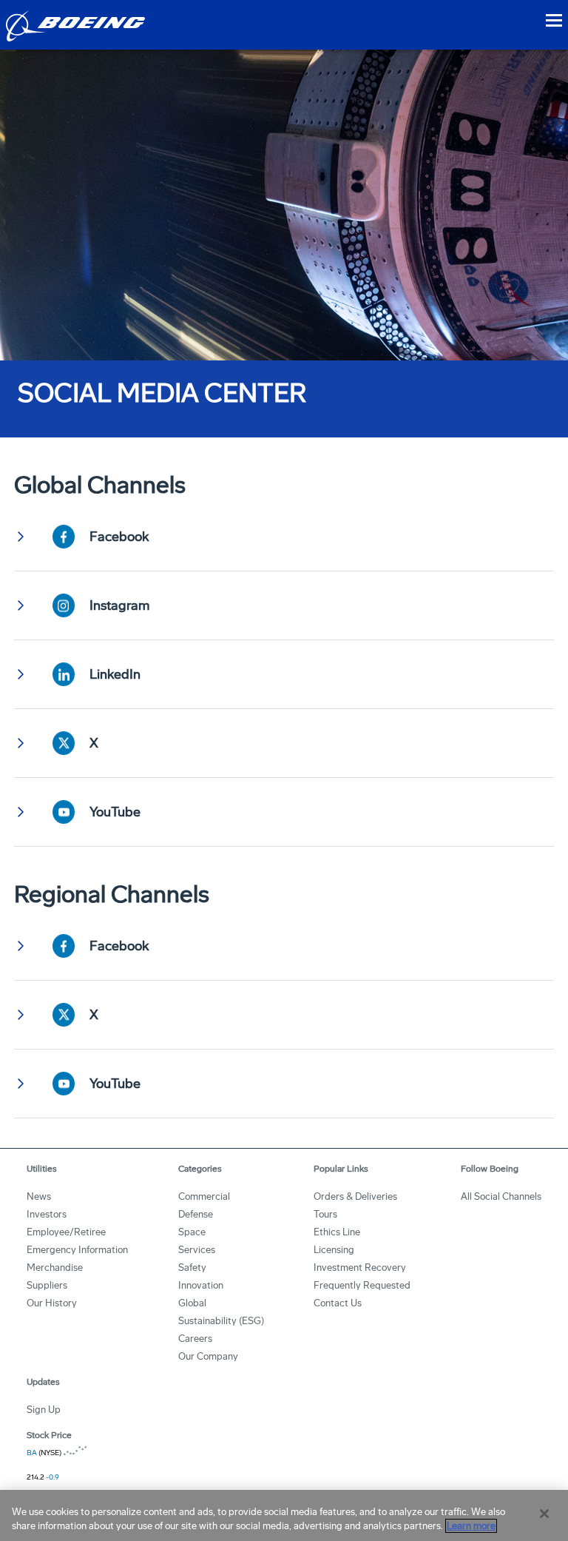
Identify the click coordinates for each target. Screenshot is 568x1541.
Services (196, 1249)
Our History (52, 1303)
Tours (325, 1214)
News (39, 1196)
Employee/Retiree (66, 1232)
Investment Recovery (360, 1267)
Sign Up (44, 1409)
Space (192, 1232)
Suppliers (47, 1285)
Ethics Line (337, 1232)
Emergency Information (77, 1249)
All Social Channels (501, 1196)
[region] (284, 1515)
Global (192, 1303)
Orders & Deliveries (355, 1196)
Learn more (471, 1525)
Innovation (200, 1285)
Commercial (204, 1196)
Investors (47, 1214)
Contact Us (338, 1303)
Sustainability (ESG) (221, 1320)
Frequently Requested (362, 1285)
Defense (195, 1214)
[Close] (544, 1513)
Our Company (208, 1356)
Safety (192, 1267)
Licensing (334, 1249)
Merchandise (55, 1267)
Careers (195, 1338)
